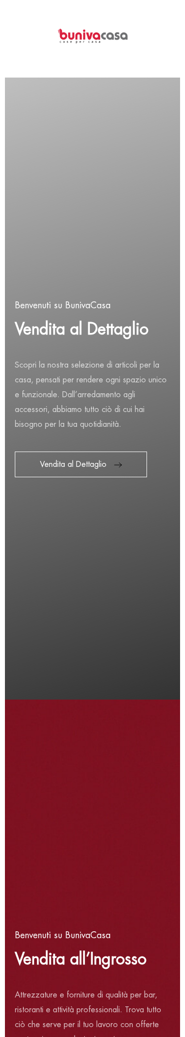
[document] (92, 518)
